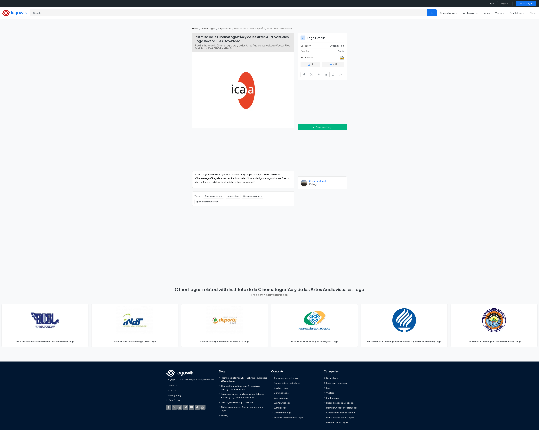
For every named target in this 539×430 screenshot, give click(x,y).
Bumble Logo (280, 407)
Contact (172, 390)
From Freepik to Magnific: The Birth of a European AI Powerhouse (244, 379)
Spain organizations (252, 196)
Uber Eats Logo (281, 397)
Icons (329, 388)
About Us (172, 385)
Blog (532, 13)
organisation (233, 196)
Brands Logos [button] (447, 13)
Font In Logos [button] (517, 13)
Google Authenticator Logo (287, 383)
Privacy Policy (174, 395)
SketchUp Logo (281, 393)
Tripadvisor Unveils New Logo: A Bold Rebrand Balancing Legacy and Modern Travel (242, 396)
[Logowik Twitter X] (174, 407)
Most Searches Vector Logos (340, 417)
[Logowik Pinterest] (185, 407)
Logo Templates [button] (469, 13)
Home (195, 28)
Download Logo (324, 127)
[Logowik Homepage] (14, 12)
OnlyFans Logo (281, 388)
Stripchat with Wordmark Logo (288, 417)
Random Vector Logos (337, 422)
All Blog (224, 415)
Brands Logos (208, 28)
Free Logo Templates (336, 383)
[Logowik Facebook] (168, 407)
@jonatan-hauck (318, 181)
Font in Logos (332, 397)
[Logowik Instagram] (179, 407)
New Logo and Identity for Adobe (237, 402)
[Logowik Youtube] (191, 407)
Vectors (330, 393)
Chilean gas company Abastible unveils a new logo (242, 409)
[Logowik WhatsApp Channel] (202, 407)
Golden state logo (282, 412)
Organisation (224, 28)
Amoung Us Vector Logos (286, 378)
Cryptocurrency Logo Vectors (340, 412)
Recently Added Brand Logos (340, 403)
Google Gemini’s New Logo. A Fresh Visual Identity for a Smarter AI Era (240, 387)
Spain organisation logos (208, 201)
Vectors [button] (499, 13)
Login (491, 3)
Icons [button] (487, 13)
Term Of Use (174, 400)
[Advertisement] (243, 151)
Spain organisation (213, 196)
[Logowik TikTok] (197, 407)
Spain (341, 51)
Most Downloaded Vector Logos (341, 407)
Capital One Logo (282, 403)
